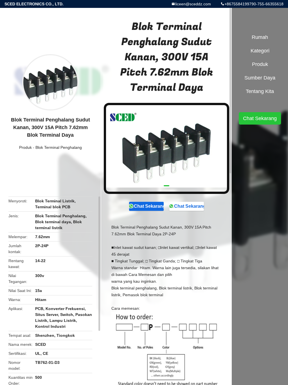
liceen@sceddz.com (193, 4)
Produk (25, 147)
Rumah (260, 37)
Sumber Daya (259, 78)
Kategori (260, 51)
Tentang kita (260, 91)
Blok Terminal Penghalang (58, 147)
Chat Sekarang (149, 206)
